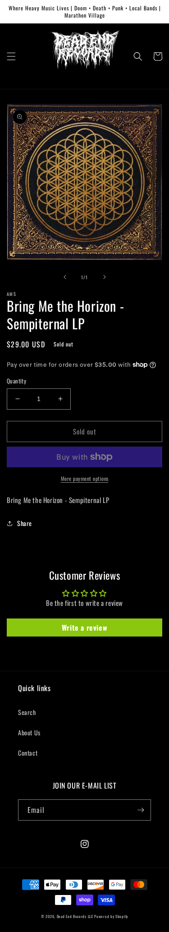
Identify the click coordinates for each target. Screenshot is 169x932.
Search (27, 712)
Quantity (16, 381)
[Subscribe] (141, 810)
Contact (27, 752)
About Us (29, 732)
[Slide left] (65, 277)
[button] (11, 56)
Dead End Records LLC (75, 916)
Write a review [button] (84, 627)
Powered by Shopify (111, 916)
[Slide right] (104, 277)
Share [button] (24, 523)
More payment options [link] (85, 478)
